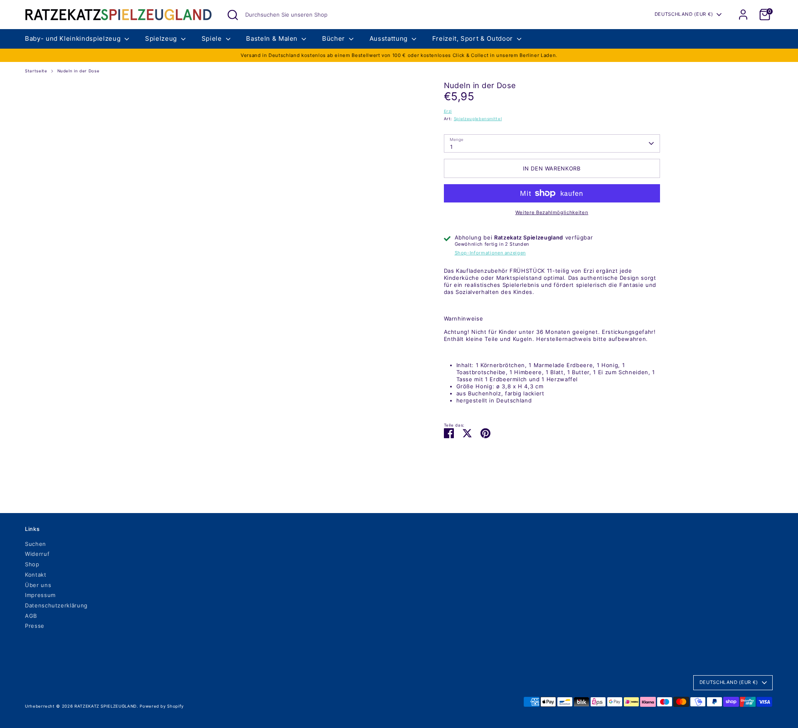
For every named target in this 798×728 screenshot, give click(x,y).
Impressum (40, 595)
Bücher (334, 38)
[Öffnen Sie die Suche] (232, 15)
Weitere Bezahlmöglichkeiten (552, 212)
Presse (34, 625)
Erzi (448, 111)
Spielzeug (162, 38)
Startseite (36, 71)
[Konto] (743, 14)
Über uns (38, 585)
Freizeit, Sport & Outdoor (473, 38)
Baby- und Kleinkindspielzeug (74, 38)
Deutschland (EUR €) (684, 14)
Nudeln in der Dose (78, 71)
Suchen (35, 543)
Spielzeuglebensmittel (478, 118)
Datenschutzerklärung (56, 605)
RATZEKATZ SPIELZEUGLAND (105, 706)
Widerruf (37, 553)
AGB (31, 615)
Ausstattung (389, 38)
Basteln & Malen (272, 38)
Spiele (213, 38)
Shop (32, 564)
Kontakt (36, 574)
